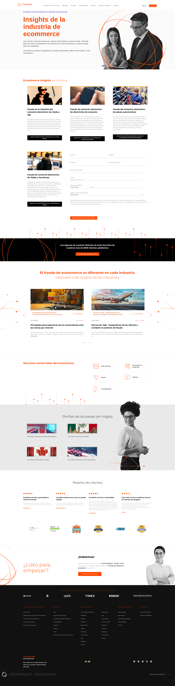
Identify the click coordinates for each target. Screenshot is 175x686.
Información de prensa (145, 612)
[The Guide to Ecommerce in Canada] (41, 458)
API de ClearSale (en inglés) (87, 612)
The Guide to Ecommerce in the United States (82, 460)
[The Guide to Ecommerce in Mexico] (82, 435)
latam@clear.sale (28, 658)
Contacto (143, 607)
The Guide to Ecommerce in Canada (38, 460)
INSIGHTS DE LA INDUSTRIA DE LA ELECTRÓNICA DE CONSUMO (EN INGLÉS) (87, 138)
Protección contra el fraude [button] (51, 5)
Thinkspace (104, 631)
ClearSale (81, 320)
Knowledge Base (57, 622)
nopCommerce (105, 618)
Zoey (82, 638)
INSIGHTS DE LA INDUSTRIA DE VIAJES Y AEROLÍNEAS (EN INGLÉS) (45, 204)
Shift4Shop (83, 641)
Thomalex (104, 628)
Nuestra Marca (121, 615)
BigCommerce (84, 625)
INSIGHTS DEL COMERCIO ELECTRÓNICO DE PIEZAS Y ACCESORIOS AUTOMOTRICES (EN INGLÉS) (130, 136)
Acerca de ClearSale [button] (104, 5)
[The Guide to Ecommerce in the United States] (82, 458)
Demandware (105, 612)
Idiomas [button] (144, 5)
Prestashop (83, 631)
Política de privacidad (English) (157, 674)
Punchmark (104, 625)
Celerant (104, 638)
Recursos (57, 607)
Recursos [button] (73, 5)
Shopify (82, 628)
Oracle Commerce (106, 622)
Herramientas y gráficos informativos (62, 618)
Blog (55, 612)
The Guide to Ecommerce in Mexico (78, 436)
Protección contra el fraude (33, 607)
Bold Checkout (105, 635)
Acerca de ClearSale (125, 607)
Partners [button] (93, 5)
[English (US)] (89, 661)
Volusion (83, 644)
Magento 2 (83, 622)
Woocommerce (84, 635)
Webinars (56, 628)
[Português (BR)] (86, 661)
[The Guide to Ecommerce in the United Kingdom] (41, 435)
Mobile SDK (83, 615)
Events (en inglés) (122, 622)
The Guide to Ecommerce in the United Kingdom (41, 436)
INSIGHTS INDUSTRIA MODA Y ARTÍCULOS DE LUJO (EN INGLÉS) (44, 137)
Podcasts (56, 625)
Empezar (153, 5)
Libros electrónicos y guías (60, 615)
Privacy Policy (97, 204)
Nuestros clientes (122, 612)
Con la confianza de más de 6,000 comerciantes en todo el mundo (87, 590)
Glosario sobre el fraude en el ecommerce (63, 635)
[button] (83, 342)
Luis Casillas (140, 320)
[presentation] (25, 315)
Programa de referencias (146, 615)
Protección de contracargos (29, 625)
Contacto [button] (115, 5)
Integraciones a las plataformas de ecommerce (34, 615)
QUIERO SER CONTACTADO (90, 574)
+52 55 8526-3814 (29, 657)
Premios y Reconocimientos (124, 618)
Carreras (120, 625)
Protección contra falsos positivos (31, 618)
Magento (83, 618)
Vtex (103, 615)
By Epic (169, 674)
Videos (55, 631)
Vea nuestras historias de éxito (87, 254)
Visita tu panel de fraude (29, 622)
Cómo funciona (26, 612)
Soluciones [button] (65, 5)
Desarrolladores (86, 607)
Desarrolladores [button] (83, 5)
